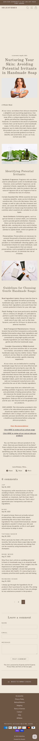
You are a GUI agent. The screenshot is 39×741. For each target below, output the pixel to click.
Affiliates (19, 718)
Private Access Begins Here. (19, 724)
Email (5, 632)
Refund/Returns (19, 702)
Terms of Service (23, 666)
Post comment (19, 659)
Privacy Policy (11, 666)
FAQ (19, 715)
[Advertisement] (19, 34)
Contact (19, 712)
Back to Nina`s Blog (21, 682)
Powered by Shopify (19, 739)
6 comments (15, 55)
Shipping (19, 705)
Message (6, 642)
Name (4, 623)
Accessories (19, 696)
